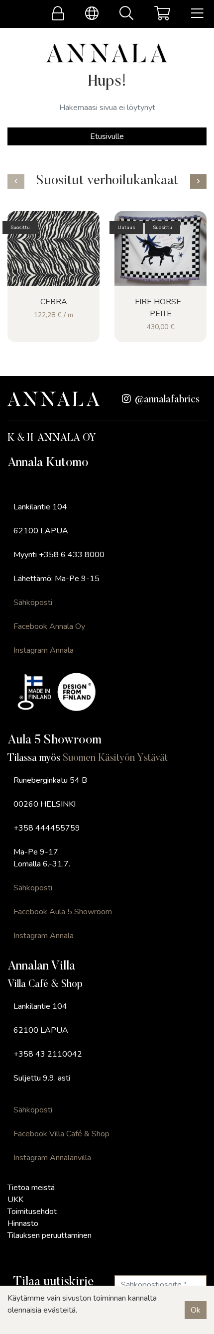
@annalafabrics (167, 400)
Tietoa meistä (31, 1187)
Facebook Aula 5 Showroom (62, 911)
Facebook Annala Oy (49, 626)
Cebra (53, 301)
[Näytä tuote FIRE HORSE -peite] (160, 248)
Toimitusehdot (32, 1211)
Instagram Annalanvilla (52, 1157)
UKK (15, 1199)
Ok (196, 1310)
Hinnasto (22, 1223)
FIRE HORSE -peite (161, 307)
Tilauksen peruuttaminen (49, 1235)
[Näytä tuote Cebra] (53, 248)
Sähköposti (32, 602)
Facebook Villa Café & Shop (61, 1133)
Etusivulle (107, 136)
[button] (15, 181)
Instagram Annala (43, 650)
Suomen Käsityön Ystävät (115, 758)
